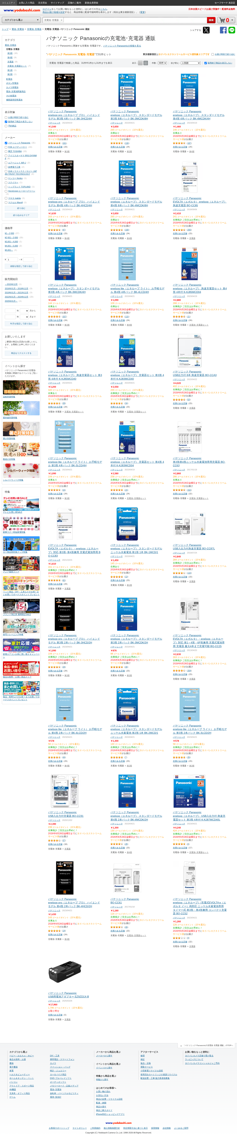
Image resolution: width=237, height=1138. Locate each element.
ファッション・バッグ (60, 1067)
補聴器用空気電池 (14, 100)
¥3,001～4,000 (11, 241)
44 (64, 757)
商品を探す (101, 1106)
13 (126, 576)
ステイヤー (13, 182)
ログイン (47, 9)
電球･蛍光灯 (55, 1097)
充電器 (192, 238)
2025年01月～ (11, 301)
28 (126, 844)
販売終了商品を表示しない (220, 63)
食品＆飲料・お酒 (17, 1059)
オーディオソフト (58, 1082)
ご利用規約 (95, 1128)
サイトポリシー (80, 1128)
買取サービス (147, 1067)
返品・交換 (146, 1063)
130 (126, 143)
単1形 (129, 585)
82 (64, 580)
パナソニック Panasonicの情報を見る (122, 46)
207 (64, 316)
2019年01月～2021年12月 (16, 292)
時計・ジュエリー (58, 1070)
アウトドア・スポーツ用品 (21, 1086)
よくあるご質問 (181, 1128)
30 (126, 667)
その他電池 (11, 96)
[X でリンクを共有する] (206, 33)
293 (189, 230)
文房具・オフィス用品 (19, 1093)
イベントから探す (104, 1068)
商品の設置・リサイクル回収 (109, 1099)
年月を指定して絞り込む (21, 323)
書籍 (11, 1063)
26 (189, 757)
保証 (143, 1059)
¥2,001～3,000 (11, 237)
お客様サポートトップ (59, 1128)
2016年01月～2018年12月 (16, 288)
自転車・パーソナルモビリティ (64, 1093)
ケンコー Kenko (15, 178)
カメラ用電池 (12, 87)
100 (126, 230)
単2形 (129, 766)
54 (64, 490)
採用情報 (155, 1128)
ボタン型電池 (12, 83)
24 (126, 490)
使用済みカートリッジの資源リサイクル (159, 1074)
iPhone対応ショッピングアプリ (110, 1114)
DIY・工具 (54, 1056)
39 (64, 403)
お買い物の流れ (103, 1091)
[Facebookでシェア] (223, 33)
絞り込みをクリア (21, 215)
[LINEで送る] (231, 33)
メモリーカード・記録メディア (64, 1086)
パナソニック (54, 123)
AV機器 (12, 1089)
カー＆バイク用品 (58, 1074)
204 (189, 670)
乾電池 (9, 79)
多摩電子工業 (14, 167)
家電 (11, 1070)
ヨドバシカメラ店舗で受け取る (199, 1056)
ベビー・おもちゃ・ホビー (21, 1056)
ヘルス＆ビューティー (19, 1074)
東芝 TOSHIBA (15, 151)
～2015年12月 (11, 284)
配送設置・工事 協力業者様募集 (155, 1078)
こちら (103, 9)
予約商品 (12, 126)
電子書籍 (13, 1067)
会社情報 (167, 1128)
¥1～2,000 (9, 233)
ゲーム (12, 1097)
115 (126, 316)
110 (189, 573)
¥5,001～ (9, 250)
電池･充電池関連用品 (16, 91)
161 (64, 143)
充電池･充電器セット (199, 325)
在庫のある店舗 (55, 147)
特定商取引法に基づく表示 (135, 1128)
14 (64, 930)
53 (189, 399)
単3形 (67, 151)
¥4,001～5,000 (11, 246)
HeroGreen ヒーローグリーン (21, 191)
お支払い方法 (102, 1095)
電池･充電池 (10, 45)
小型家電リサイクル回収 (152, 1070)
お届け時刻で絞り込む (225, 54)
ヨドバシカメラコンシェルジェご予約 (202, 1063)
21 (189, 316)
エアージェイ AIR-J (17, 163)
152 (189, 490)
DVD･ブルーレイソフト (61, 1078)
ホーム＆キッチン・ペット (21, 1078)
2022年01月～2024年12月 (16, 297)
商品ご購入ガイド (104, 1110)
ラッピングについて (194, 1059)
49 (126, 927)
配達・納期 (101, 1103)
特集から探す (102, 1079)
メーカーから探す (104, 1056)
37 (64, 840)
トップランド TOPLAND (19, 187)
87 (64, 230)
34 (126, 403)
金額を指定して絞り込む (21, 266)
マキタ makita (14, 198)
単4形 (191, 151)
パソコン (13, 1082)
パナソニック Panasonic (19, 143)
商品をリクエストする (21, 353)
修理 (143, 1056)
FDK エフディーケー (17, 147)
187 (189, 143)
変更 (142, 12)
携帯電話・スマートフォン (62, 1059)
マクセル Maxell (15, 202)
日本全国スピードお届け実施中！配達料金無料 (211, 9)
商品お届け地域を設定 (54, 12)
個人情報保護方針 (112, 1128)
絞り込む (21, 208)
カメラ (53, 1063)
